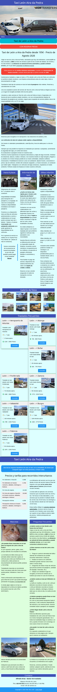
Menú (3, 37)
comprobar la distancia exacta (25, 65)
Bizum (9, 258)
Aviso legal (38, 689)
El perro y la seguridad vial (17, 581)
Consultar (15, 345)
